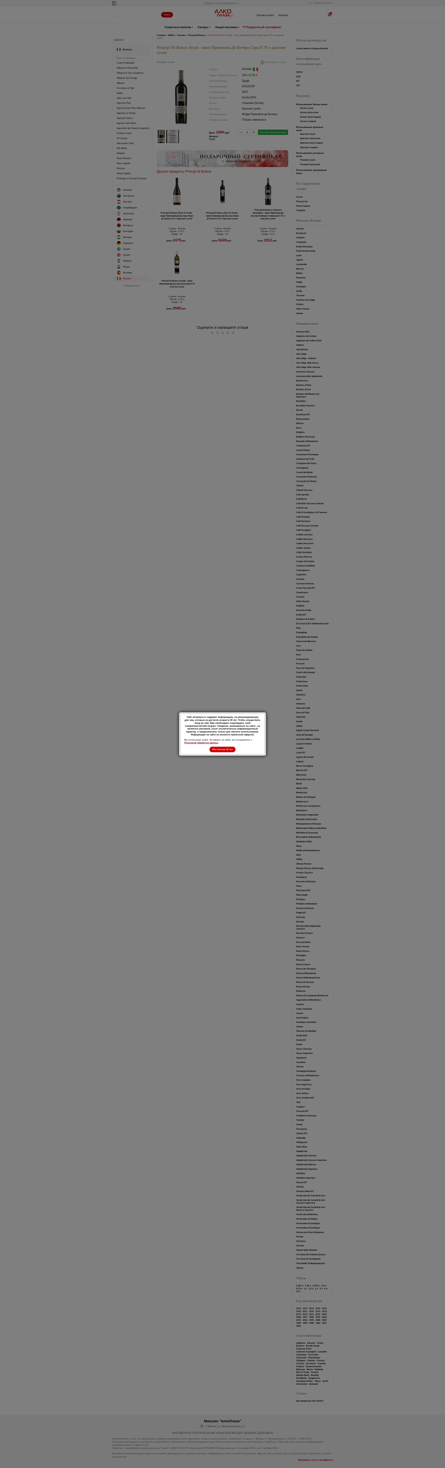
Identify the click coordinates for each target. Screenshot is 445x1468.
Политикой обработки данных (201, 742)
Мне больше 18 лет (222, 749)
